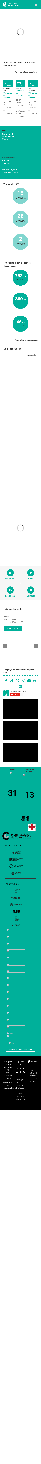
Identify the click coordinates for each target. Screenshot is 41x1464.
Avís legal (20, 1080)
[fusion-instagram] (24, 1068)
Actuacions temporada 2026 (26, 72)
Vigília (18, 89)
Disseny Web (20, 1099)
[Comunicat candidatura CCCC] (20, 138)
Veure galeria (32, 355)
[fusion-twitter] (20, 1068)
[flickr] (34, 680)
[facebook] (6, 680)
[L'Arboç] (20, 173)
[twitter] (17, 680)
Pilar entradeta (32, 90)
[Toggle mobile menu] (36, 4)
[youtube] (29, 680)
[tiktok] (12, 680)
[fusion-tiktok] (20, 1072)
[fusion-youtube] (17, 1072)
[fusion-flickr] (20, 1076)
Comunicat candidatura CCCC (8, 136)
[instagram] (23, 680)
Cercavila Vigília (7, 90)
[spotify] (20, 686)
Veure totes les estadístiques (26, 340)
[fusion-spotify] (24, 1072)
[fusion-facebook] (17, 1068)
